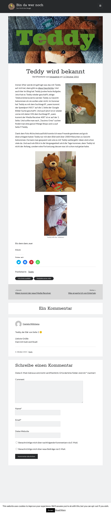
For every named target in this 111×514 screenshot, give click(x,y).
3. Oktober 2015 (71, 76)
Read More (60, 510)
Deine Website (22, 431)
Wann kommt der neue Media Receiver (33, 293)
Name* (18, 408)
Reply (30, 352)
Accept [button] (50, 510)
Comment (19, 379)
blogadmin (55, 76)
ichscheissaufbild (24, 278)
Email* (18, 420)
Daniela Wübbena (31, 324)
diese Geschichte (46, 88)
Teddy (31, 271)
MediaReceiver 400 (44, 278)
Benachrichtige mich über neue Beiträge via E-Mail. (42, 449)
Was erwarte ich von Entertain (82, 293)
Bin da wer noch (29, 5)
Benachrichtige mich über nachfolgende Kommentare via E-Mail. (48, 442)
